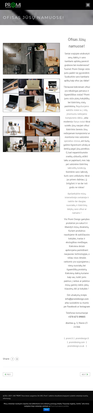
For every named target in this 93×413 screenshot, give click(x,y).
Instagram (85, 306)
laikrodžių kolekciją (77, 167)
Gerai (46, 409)
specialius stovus (72, 140)
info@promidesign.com (77, 298)
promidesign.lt (82, 338)
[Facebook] (12, 359)
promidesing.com (77, 342)
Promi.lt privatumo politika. (60, 406)
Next (84, 374)
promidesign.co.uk (76, 345)
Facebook (72, 306)
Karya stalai (79, 121)
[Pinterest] (17, 359)
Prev (8, 374)
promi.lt (69, 338)
